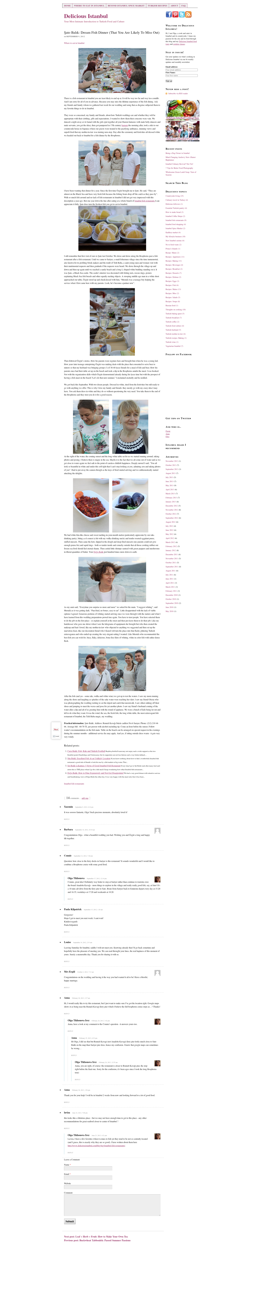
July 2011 (169, 574)
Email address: (172, 66)
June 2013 (169, 481)
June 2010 (169, 607)
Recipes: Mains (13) (173, 289)
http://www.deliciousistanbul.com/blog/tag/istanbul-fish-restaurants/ (96, 1145)
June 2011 (169, 578)
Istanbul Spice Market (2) (175, 228)
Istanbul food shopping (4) (176, 224)
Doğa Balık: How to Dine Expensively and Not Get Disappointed (95, 772)
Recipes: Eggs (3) (172, 281)
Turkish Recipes (157, 5)
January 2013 (171, 501)
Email (67, 1174)
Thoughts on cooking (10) (176, 309)
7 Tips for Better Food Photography (179, 168)
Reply (67, 819)
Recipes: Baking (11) (174, 261)
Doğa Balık (98, 551)
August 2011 (170, 570)
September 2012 (172, 518)
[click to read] (112, 70)
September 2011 (172, 566)
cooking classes (179, 44)
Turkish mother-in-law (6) (176, 334)
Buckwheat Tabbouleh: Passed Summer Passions (105, 1240)
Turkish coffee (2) (172, 321)
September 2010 (172, 603)
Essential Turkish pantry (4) (176, 208)
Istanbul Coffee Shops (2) (175, 216)
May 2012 (169, 534)
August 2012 (170, 522)
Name (67, 1164)
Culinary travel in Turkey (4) (177, 200)
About (174, 5)
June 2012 (169, 530)
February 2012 (171, 546)
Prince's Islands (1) (173, 248)
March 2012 (170, 542)
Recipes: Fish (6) (172, 285)
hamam (125, 125)
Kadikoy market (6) (173, 232)
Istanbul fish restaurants (145, 200)
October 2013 (171, 465)
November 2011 (172, 558)
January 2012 (171, 550)
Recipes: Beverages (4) (174, 265)
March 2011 (170, 587)
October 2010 (171, 599)
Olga (167, 436)
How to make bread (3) (174, 212)
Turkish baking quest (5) (175, 313)
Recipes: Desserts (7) (174, 273)
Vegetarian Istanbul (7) (174, 346)
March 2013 (170, 493)
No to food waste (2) (173, 244)
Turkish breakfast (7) (174, 317)
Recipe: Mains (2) (172, 252)
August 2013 (170, 473)
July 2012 (169, 526)
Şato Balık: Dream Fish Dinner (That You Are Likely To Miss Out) (112, 32)
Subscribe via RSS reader (178, 93)
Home (67, 5)
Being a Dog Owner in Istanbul (178, 153)
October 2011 (171, 562)
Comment (68, 1192)
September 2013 (172, 469)
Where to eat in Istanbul (89, 5)
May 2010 (169, 611)
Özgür (168, 431)
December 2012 (172, 505)
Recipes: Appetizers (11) (175, 256)
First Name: (171, 72)
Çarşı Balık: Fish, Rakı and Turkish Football (86, 751)
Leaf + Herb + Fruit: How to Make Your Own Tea (101, 1236)
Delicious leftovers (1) (174, 204)
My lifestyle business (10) (175, 236)
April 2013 (170, 489)
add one (85, 798)
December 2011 (172, 554)
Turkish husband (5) (173, 330)
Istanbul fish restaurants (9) (176, 220)
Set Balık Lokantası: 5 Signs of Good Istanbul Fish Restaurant (94, 765)
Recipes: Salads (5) (173, 297)
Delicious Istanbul (86, 16)
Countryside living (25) (175, 196)
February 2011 (171, 591)
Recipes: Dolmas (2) (173, 277)
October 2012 (171, 514)
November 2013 (172, 461)
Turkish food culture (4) (175, 325)
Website (67, 1183)
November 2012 (172, 509)
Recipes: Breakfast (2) (174, 269)
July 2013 (169, 477)
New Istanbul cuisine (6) (175, 240)
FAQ (183, 5)
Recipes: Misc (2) (172, 293)
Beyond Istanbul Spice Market (126, 5)
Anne (168, 434)
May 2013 (169, 485)
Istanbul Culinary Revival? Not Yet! (179, 164)
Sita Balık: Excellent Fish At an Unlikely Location (88, 758)
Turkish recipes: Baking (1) (176, 338)
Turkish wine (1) (172, 342)
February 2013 (171, 497)
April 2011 (170, 583)
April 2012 (170, 538)
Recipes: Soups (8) (173, 301)
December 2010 (172, 595)
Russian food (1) (172, 305)
